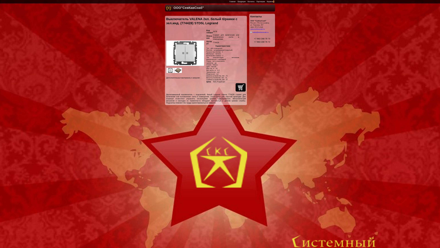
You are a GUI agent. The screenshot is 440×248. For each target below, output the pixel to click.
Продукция (242, 1)
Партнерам (260, 1)
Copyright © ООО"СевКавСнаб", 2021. (220, 107)
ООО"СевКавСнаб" (188, 8)
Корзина (270, 1)
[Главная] (168, 10)
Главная (232, 1)
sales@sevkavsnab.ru (261, 32)
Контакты (251, 1)
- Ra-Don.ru (225, 109)
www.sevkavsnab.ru (257, 29)
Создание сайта (215, 109)
